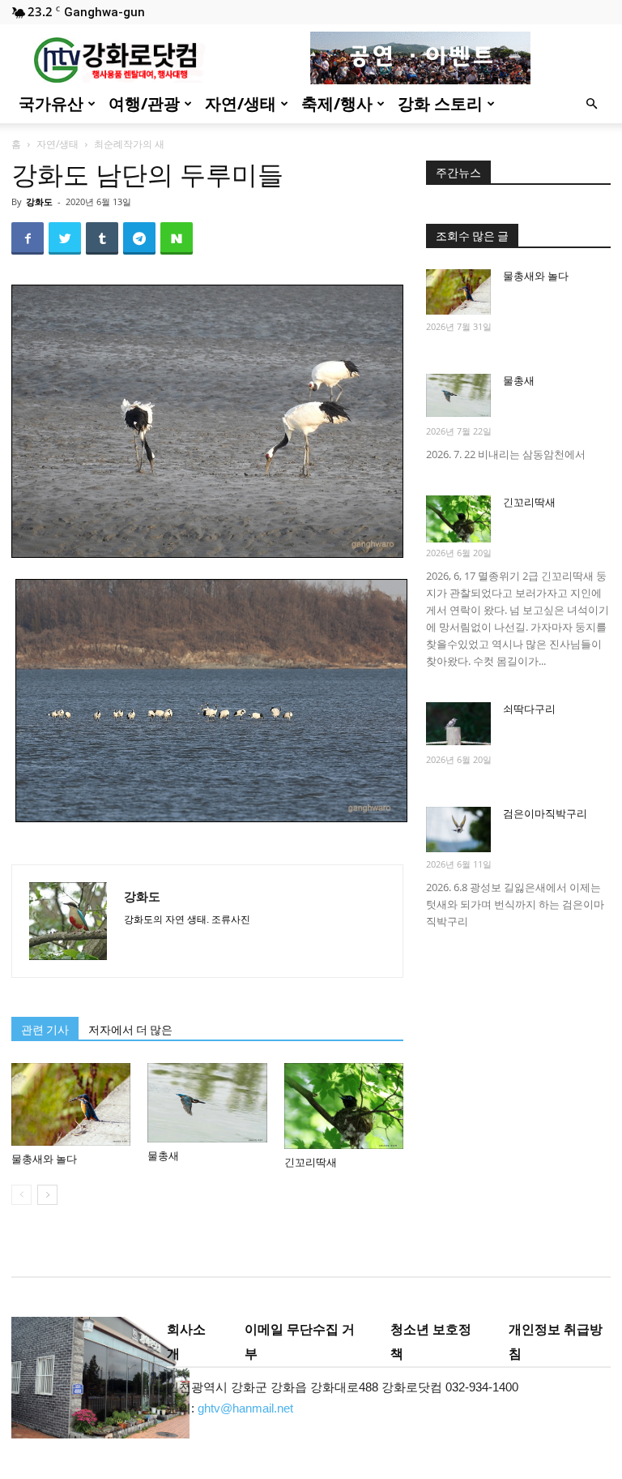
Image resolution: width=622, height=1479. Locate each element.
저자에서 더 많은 (130, 1029)
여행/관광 (144, 103)
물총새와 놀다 (44, 1159)
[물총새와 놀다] (70, 1104)
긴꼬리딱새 (310, 1162)
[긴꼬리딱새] (343, 1106)
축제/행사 (337, 103)
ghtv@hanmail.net (245, 1408)
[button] (591, 104)
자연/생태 (240, 103)
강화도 (39, 201)
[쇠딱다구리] (458, 723)
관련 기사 (45, 1029)
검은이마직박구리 (545, 814)
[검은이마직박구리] (458, 829)
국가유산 (51, 103)
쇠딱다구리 (529, 709)
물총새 (163, 1156)
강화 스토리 (440, 103)
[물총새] (206, 1102)
